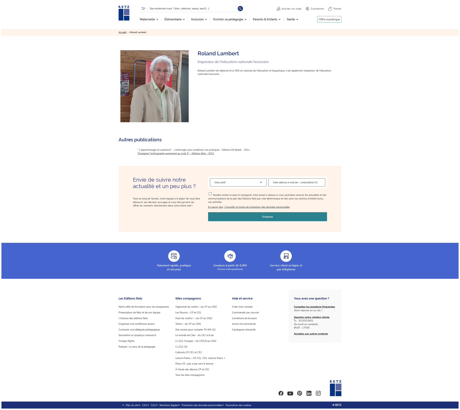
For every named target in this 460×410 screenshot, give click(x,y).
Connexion (317, 8)
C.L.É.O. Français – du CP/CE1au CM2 (195, 341)
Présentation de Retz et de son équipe (139, 312)
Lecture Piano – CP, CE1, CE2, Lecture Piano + (200, 358)
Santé (291, 19)
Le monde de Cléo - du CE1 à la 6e (194, 335)
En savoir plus (215, 207)
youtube (290, 393)
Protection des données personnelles (202, 405)
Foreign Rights (126, 341)
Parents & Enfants (265, 19)
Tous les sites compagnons (189, 375)
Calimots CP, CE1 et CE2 (188, 352)
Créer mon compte (242, 306)
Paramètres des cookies (238, 405)
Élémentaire (173, 19)
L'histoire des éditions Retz (133, 318)
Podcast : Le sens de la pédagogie (137, 346)
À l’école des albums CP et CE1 (192, 369)
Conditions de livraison (244, 318)
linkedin (309, 393)
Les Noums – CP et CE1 (188, 312)
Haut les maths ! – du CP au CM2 (193, 318)
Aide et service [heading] (242, 298)
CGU (153, 405)
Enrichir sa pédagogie (228, 19)
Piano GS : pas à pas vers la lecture (194, 363)
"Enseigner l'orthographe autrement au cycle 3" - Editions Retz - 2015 (175, 153)
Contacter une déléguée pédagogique (139, 329)
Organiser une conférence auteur (137, 323)
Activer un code (292, 8)
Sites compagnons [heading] (188, 298)
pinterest (299, 393)
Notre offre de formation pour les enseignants (144, 306)
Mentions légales (169, 405)
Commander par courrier (245, 312)
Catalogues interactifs (244, 329)
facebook (281, 393)
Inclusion (197, 19)
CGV (144, 405)
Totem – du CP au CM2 (188, 323)
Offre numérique (329, 19)
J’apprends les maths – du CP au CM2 (196, 306)
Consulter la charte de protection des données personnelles (257, 207)
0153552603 (306, 320)
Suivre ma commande (244, 323)
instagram (318, 393)
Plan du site (132, 405)
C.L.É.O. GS (181, 346)
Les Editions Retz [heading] (130, 298)
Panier (337, 8)
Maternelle (147, 19)
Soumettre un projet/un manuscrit (137, 335)
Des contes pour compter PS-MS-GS (195, 329)
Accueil (122, 32)
